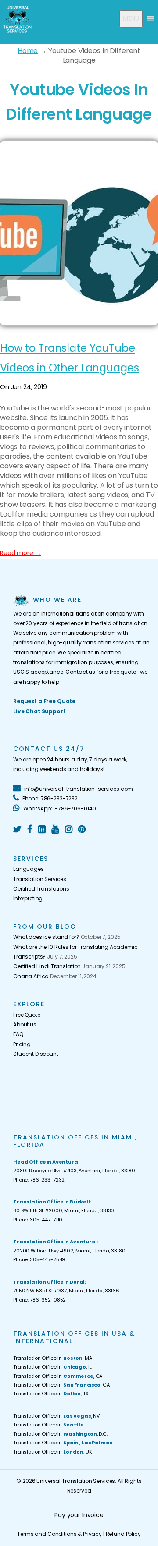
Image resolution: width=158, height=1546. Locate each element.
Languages (28, 869)
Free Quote (26, 1015)
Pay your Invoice (79, 1515)
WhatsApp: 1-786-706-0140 (59, 808)
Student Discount (35, 1054)
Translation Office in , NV (56, 1415)
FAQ (18, 1034)
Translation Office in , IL (52, 1366)
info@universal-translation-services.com (78, 788)
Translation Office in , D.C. (60, 1433)
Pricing (22, 1044)
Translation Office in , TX (51, 1393)
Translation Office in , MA (52, 1358)
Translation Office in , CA (57, 1376)
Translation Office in (48, 1424)
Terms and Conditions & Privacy (59, 1534)
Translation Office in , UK (52, 1451)
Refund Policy (123, 1534)
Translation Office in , (62, 1442)
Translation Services (39, 879)
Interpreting (28, 898)
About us (24, 1024)
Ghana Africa (31, 976)
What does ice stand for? (46, 937)
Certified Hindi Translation (47, 966)
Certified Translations (41, 888)
